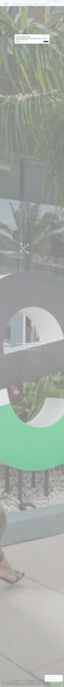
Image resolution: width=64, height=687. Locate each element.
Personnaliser (18, 41)
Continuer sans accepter (45, 35)
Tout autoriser (46, 41)
